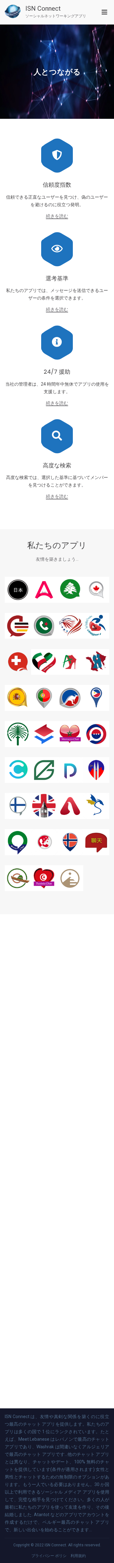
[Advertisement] (57, 1161)
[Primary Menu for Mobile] (104, 12)
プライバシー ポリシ (48, 1556)
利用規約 (78, 1556)
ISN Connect (43, 8)
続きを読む (57, 215)
